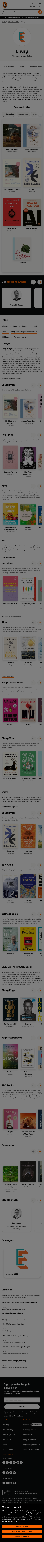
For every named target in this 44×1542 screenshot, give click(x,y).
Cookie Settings (22, 1526)
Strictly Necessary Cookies (22, 1531)
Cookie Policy (12, 1521)
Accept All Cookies (22, 1536)
